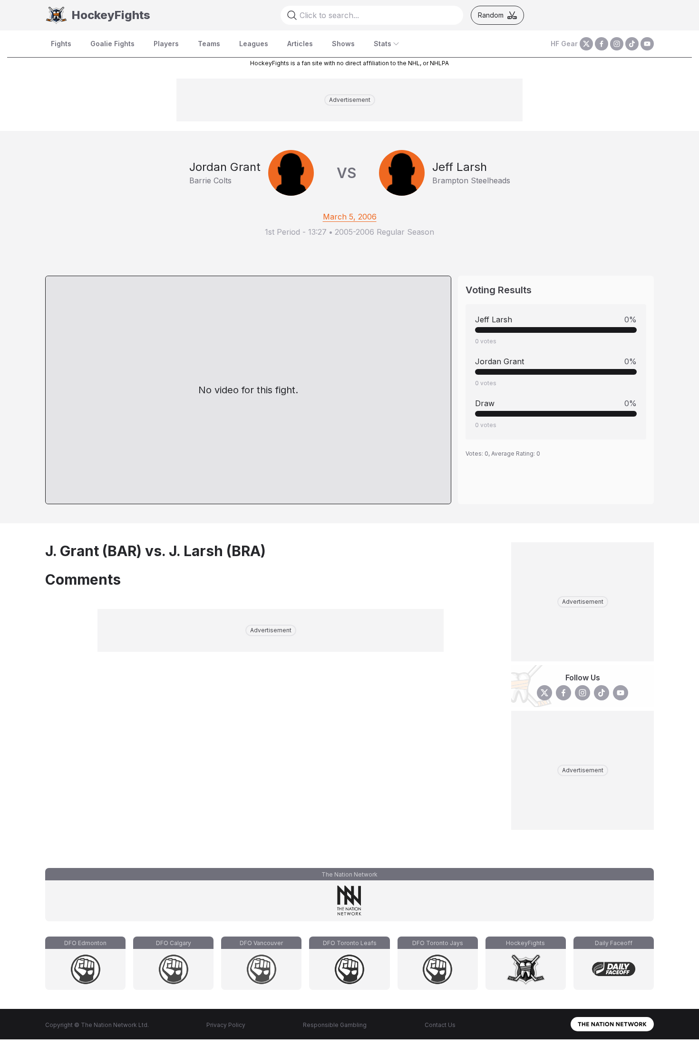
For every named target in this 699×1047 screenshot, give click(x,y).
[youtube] (647, 43)
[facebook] (601, 43)
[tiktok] (632, 43)
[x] (586, 43)
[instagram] (616, 43)
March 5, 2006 (350, 216)
